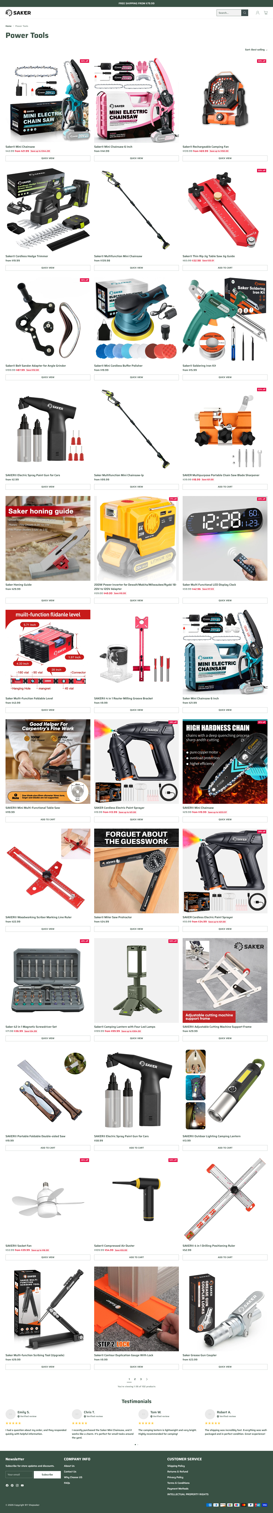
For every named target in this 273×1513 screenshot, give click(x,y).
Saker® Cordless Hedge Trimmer (27, 256)
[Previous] (6, 1424)
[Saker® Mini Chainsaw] (48, 100)
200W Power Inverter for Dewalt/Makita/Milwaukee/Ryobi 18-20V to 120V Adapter (135, 586)
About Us (69, 1466)
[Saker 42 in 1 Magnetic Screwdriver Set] (48, 980)
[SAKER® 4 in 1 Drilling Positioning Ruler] (225, 1199)
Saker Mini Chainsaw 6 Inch (201, 698)
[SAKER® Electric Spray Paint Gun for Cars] (48, 429)
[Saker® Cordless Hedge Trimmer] (48, 210)
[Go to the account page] (258, 13)
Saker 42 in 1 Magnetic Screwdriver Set (31, 1027)
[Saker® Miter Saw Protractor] (136, 871)
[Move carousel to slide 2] (137, 1444)
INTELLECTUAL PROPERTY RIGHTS (188, 1494)
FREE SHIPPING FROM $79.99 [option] (137, 3)
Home (9, 26)
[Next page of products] (146, 1379)
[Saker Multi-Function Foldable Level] (48, 652)
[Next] (266, 1424)
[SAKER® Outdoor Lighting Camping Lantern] (225, 1090)
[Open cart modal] (266, 13)
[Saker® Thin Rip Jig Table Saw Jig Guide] (225, 210)
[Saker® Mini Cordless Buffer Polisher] (136, 319)
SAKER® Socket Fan (19, 1246)
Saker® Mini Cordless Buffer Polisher (118, 365)
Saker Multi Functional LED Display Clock (209, 584)
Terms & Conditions (178, 1483)
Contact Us (70, 1472)
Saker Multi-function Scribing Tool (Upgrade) (35, 1355)
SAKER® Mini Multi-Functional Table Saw (33, 808)
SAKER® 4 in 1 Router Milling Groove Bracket (123, 698)
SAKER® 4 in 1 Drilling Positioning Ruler (209, 1246)
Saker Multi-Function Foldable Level (29, 698)
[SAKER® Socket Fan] (48, 1199)
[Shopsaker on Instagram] (17, 1485)
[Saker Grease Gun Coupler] (225, 1309)
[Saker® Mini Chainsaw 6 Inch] (136, 100)
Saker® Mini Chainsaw (20, 147)
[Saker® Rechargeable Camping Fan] (225, 100)
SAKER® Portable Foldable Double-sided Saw (35, 1136)
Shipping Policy (176, 1466)
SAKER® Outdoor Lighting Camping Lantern (212, 1136)
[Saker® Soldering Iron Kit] (225, 319)
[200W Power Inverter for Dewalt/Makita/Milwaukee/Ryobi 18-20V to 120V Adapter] (136, 538)
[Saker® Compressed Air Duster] (136, 1199)
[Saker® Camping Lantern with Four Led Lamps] (136, 980)
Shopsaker (34, 1505)
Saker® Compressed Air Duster (114, 1246)
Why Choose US (73, 1477)
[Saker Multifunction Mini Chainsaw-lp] (136, 429)
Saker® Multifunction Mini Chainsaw (118, 256)
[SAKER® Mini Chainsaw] (225, 761)
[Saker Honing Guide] (48, 538)
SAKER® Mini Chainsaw (198, 808)
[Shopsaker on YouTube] (22, 1485)
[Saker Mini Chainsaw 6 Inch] (225, 652)
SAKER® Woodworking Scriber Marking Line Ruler (39, 917)
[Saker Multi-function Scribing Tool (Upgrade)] (48, 1309)
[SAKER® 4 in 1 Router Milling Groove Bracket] (136, 652)
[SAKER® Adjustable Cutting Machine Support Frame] (225, 980)
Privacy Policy (175, 1477)
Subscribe (47, 1475)
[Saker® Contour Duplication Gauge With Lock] (136, 1309)
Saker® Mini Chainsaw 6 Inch (113, 147)
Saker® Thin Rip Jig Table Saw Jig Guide (209, 256)
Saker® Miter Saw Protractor (113, 917)
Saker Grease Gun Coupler (200, 1355)
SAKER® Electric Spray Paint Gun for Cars (33, 475)
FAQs (67, 1483)
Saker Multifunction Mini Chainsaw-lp (119, 475)
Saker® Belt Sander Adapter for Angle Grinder (36, 365)
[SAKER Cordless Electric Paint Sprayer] (136, 761)
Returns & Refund (177, 1472)
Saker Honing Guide (19, 584)
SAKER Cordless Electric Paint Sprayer (119, 808)
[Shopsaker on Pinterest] (12, 1485)
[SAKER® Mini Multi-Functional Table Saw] (48, 761)
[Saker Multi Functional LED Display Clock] (225, 538)
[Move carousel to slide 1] (135, 1444)
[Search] (244, 12)
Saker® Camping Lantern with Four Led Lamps (124, 1027)
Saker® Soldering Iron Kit (199, 365)
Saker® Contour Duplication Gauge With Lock (123, 1355)
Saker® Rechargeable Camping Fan (206, 147)
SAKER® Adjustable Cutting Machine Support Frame (217, 1027)
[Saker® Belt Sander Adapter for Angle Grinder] (48, 319)
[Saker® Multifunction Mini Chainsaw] (136, 210)
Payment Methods (177, 1489)
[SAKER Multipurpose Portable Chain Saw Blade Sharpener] (225, 429)
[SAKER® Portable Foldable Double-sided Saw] (48, 1090)
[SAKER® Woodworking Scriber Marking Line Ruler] (48, 871)
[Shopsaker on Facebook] (7, 1485)
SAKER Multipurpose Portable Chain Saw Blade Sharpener (221, 475)
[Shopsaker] (18, 12)
